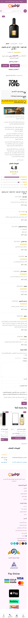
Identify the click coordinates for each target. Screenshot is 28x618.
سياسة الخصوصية (23, 525)
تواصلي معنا (24, 509)
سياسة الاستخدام (23, 522)
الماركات (25, 499)
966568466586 (21, 540)
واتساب (23, 535)
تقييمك (25, 358)
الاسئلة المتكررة (23, 511)
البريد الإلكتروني (23, 385)
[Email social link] (20, 543)
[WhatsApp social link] (14, 543)
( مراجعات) (10, 52)
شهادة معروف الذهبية (14, 558)
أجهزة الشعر (24, 496)
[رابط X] (23, 543)
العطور (7, 43)
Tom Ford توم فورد (10, 75)
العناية (25, 491)
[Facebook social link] (25, 543)
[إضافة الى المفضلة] (11, 412)
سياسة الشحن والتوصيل (22, 527)
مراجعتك (24, 360)
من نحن (25, 506)
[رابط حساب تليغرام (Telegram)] (11, 543)
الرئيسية (20, 43)
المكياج (25, 488)
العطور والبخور (14, 43)
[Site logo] (14, 5)
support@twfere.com (22, 538)
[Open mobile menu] (25, 11)
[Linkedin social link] (17, 543)
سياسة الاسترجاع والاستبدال (21, 530)
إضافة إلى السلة (15, 65)
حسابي (25, 514)
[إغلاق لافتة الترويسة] (2, 1)
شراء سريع (5, 65)
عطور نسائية (19, 431)
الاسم (25, 379)
